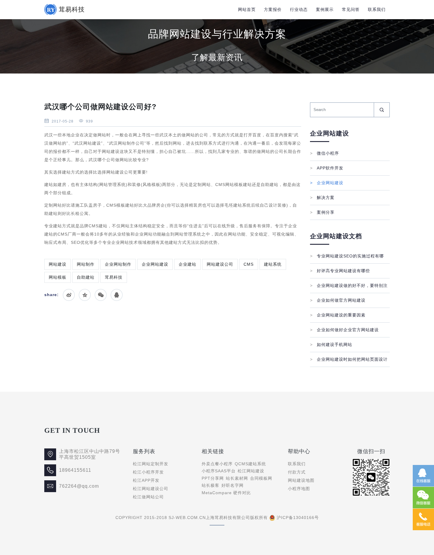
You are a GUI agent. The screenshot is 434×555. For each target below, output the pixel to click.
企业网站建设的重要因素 (338, 315)
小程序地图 (299, 488)
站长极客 (210, 485)
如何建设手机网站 (331, 344)
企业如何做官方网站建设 (338, 300)
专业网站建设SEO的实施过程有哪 (347, 256)
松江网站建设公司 (150, 488)
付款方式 (297, 472)
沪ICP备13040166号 (298, 517)
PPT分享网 (213, 478)
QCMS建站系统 (250, 463)
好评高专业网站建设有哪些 (340, 270)
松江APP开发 (146, 480)
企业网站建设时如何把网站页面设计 (349, 359)
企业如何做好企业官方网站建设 (344, 329)
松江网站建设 (251, 471)
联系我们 (377, 9)
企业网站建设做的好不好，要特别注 (349, 285)
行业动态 (299, 9)
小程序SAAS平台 (219, 471)
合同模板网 (261, 478)
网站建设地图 (301, 480)
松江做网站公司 (148, 496)
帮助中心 (299, 451)
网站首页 (247, 9)
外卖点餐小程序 (217, 463)
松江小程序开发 (148, 472)
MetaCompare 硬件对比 (226, 492)
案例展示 (325, 9)
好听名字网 (232, 485)
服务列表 (144, 451)
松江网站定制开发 (150, 463)
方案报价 (273, 9)
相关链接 (213, 451)
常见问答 (351, 9)
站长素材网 (237, 478)
